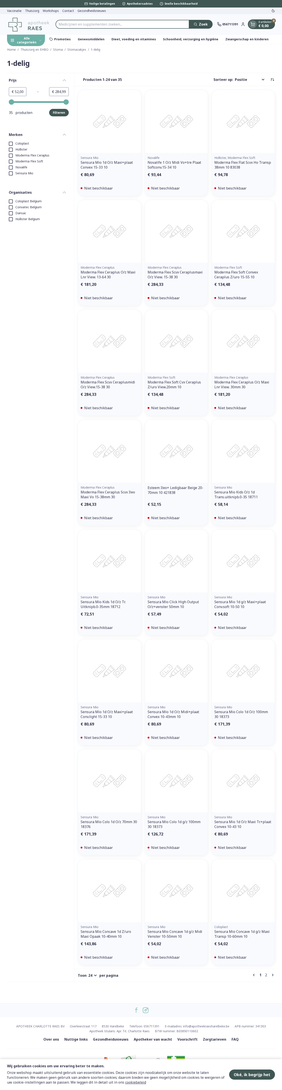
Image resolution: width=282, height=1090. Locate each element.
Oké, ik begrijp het (252, 1074)
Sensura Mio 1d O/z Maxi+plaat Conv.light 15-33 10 (107, 714)
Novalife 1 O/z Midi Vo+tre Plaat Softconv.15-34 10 (174, 165)
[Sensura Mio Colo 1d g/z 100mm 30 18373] (176, 780)
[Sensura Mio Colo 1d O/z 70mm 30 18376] (109, 780)
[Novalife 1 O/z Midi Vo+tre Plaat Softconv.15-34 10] (176, 121)
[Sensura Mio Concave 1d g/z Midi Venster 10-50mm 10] (176, 890)
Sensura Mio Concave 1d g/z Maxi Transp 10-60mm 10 (242, 934)
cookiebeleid (135, 1082)
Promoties (62, 39)
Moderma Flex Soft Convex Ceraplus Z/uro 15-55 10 (236, 274)
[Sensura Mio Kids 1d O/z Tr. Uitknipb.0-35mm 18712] (109, 561)
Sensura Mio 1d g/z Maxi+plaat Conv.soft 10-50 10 (240, 604)
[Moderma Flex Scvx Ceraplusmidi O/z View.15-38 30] (109, 341)
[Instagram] (145, 1010)
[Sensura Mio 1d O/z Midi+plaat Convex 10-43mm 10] (176, 670)
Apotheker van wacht (153, 1039)
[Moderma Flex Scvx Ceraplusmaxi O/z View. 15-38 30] (176, 231)
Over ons (51, 1039)
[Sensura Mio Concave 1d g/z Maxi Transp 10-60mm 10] (243, 890)
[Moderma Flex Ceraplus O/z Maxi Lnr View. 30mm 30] (243, 341)
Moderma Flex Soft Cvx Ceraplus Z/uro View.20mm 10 (174, 384)
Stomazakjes (76, 49)
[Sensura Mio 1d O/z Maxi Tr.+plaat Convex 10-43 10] (243, 780)
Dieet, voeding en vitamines (133, 39)
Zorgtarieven (214, 1039)
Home (11, 49)
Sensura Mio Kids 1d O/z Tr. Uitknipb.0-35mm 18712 (103, 604)
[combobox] (122, 24)
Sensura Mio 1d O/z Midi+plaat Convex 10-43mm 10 (173, 714)
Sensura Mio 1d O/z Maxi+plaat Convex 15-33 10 (107, 165)
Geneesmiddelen (91, 39)
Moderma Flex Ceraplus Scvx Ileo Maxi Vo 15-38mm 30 (108, 494)
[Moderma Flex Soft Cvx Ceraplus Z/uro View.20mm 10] (176, 341)
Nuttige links (76, 1039)
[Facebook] (136, 1010)
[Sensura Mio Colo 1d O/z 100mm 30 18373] (243, 670)
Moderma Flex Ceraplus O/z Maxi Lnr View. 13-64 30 (108, 274)
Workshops (51, 11)
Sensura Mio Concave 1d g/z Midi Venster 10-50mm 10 (175, 934)
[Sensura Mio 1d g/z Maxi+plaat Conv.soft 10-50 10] (243, 561)
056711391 (152, 1026)
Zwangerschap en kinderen (247, 39)
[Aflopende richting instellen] (272, 79)
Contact (68, 11)
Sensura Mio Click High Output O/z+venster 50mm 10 (173, 604)
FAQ (235, 1039)
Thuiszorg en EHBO (34, 49)
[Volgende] (272, 975)
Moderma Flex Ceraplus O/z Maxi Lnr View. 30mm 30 (241, 384)
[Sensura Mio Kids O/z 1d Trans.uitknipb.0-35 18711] (243, 451)
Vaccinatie (14, 11)
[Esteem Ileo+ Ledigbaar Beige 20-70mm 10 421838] (176, 451)
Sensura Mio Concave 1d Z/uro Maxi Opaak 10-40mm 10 (106, 934)
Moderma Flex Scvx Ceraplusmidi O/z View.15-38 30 (108, 384)
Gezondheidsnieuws (92, 11)
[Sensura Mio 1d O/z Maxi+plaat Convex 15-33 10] (109, 121)
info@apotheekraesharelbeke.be (206, 1026)
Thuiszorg (32, 11)
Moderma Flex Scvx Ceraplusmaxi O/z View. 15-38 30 (175, 274)
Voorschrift (187, 1039)
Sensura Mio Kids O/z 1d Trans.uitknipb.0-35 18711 (236, 494)
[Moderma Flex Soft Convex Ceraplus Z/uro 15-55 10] (243, 231)
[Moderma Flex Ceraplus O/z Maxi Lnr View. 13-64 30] (109, 231)
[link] (255, 975)
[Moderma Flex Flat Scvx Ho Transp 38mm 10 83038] (243, 121)
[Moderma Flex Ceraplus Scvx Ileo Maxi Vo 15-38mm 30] (109, 451)
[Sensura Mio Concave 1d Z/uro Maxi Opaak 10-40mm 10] (109, 890)
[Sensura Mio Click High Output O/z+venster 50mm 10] (176, 561)
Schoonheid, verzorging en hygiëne (190, 39)
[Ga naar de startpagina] (29, 24)
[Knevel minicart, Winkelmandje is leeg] (253, 24)
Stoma (58, 49)
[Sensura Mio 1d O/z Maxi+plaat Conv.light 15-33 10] (109, 670)
